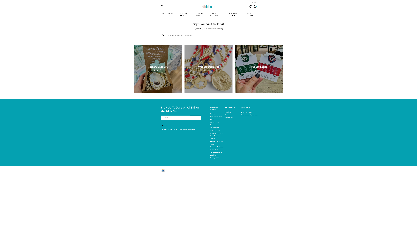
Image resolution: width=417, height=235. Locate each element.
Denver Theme (237, 173)
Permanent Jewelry (234, 15)
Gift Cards (250, 15)
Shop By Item (199, 15)
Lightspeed (253, 173)
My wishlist (228, 117)
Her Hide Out (165, 129)
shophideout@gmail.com (187, 129)
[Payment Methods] (163, 171)
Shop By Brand (183, 15)
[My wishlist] (250, 6)
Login (254, 2)
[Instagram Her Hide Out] (165, 126)
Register (228, 112)
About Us (171, 15)
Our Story (213, 114)
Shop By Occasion (214, 15)
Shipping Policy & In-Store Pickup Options (216, 136)
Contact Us (214, 125)
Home (163, 14)
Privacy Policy (214, 158)
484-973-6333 (174, 129)
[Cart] (255, 6)
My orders (228, 115)
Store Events (214, 122)
